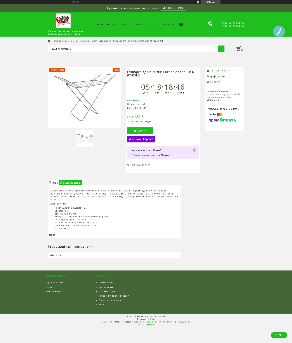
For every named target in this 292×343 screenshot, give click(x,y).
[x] (54, 235)
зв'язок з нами (106, 287)
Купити (141, 130)
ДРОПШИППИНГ (173, 8)
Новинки (169, 24)
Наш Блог (140, 24)
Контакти (124, 24)
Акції (157, 24)
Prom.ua (161, 316)
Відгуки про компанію (110, 300)
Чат (281, 335)
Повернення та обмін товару (114, 295)
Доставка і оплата (108, 291)
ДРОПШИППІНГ (55, 282)
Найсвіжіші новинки (101, 41)
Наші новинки (82, 41)
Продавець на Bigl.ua (146, 319)
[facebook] (50, 235)
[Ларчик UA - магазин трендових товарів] (63, 20)
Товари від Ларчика (62, 41)
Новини (102, 304)
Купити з (137, 139)
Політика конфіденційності (178, 322)
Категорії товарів (99, 24)
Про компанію (106, 282)
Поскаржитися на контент (152, 322)
